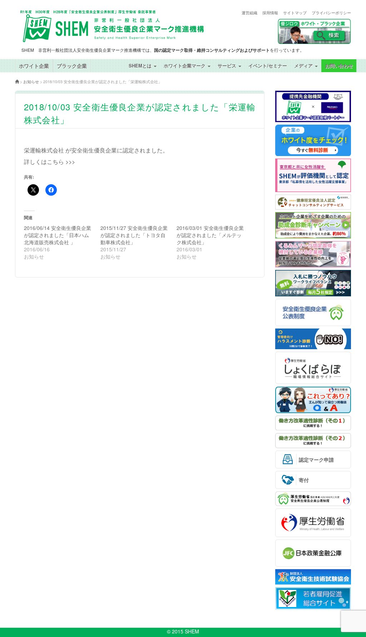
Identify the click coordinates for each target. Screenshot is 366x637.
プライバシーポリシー (331, 12)
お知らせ (31, 81)
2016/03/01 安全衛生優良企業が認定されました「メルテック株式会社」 (210, 235)
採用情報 (270, 12)
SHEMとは (141, 65)
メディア (304, 65)
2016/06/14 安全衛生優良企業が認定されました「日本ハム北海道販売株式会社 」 (57, 235)
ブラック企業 (72, 65)
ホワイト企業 (34, 65)
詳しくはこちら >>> (49, 161)
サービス (228, 65)
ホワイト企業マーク (185, 65)
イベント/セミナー (267, 65)
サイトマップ (295, 12)
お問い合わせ (339, 65)
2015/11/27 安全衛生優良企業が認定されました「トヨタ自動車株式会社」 (134, 235)
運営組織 (249, 12)
